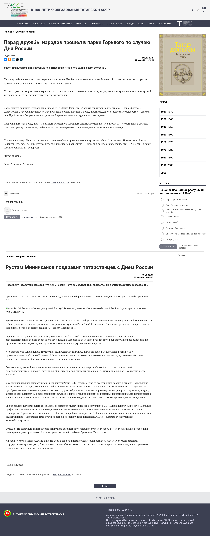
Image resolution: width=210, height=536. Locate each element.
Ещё (105, 486)
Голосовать (168, 246)
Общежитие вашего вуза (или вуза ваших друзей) (185, 211)
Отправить (12, 217)
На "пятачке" (172, 222)
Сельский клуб (173, 217)
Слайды (130, 24)
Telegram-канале (60, 182)
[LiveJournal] (21, 59)
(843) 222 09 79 (124, 510)
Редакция (148, 57)
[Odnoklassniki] (193, 10)
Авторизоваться (29, 217)
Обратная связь (105, 498)
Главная (8, 31)
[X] (17, 59)
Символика (23, 24)
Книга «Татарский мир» (160, 24)
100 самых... (96, 24)
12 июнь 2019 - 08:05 (143, 277)
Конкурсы (81, 24)
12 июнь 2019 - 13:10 (144, 60)
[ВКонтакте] (5, 59)
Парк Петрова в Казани (177, 205)
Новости (30, 31)
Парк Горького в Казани (177, 199)
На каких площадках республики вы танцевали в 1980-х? (181, 191)
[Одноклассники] (9, 59)
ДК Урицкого (172, 239)
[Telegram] (13, 59)
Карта (141, 24)
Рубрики (19, 31)
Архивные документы (61, 24)
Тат (203, 12)
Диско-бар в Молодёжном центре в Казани (186, 234)
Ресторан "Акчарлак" (175, 228)
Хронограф (39, 24)
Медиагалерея (114, 24)
